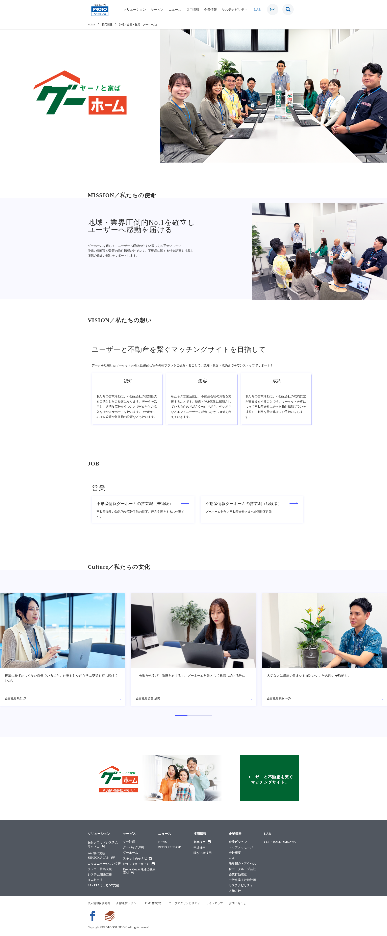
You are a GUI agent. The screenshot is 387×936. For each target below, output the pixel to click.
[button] (181, 715)
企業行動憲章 (238, 874)
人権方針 (235, 890)
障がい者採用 (203, 853)
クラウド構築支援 (100, 869)
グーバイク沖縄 (133, 847)
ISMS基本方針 (154, 903)
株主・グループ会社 (242, 869)
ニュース (175, 9)
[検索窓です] (288, 9)
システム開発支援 (100, 874)
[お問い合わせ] (272, 9)
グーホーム (130, 852)
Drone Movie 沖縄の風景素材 (139, 871)
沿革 (232, 858)
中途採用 (200, 847)
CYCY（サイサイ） (136, 864)
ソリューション (134, 9)
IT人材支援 (95, 880)
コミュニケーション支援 (104, 863)
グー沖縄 (129, 841)
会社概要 (235, 852)
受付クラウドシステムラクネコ (103, 844)
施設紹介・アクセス (242, 863)
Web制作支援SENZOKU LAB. (98, 855)
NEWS (162, 841)
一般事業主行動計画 (242, 880)
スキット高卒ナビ (135, 858)
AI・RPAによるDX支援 (103, 885)
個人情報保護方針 (99, 903)
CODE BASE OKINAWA (280, 841)
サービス (157, 9)
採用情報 (192, 9)
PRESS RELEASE (169, 847)
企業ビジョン (238, 841)
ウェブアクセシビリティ (184, 903)
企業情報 (210, 9)
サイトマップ (214, 903)
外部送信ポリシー (127, 903)
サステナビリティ (235, 9)
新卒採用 (200, 842)
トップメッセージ (241, 847)
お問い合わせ (237, 903)
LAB (257, 9)
